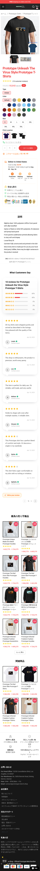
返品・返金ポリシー (9, 822)
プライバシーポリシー (9, 800)
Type (4, 89)
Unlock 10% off (4, 861)
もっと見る (20, 652)
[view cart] (37, 6)
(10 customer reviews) (20, 81)
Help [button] (36, 868)
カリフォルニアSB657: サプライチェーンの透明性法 (20, 806)
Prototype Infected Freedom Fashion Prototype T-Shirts (9, 718)
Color (4, 96)
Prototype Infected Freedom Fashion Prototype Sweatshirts (10, 639)
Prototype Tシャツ (30, 14)
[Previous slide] (4, 35)
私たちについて (7, 793)
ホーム (3, 14)
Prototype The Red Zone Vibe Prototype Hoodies (10, 575)
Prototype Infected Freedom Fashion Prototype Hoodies (27, 639)
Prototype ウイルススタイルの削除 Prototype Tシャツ (28, 686)
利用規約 (5, 797)
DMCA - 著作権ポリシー (10, 803)
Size (4, 118)
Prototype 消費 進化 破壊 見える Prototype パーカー (29, 607)
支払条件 (5, 819)
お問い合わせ (6, 825)
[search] (33, 6)
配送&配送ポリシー (8, 816)
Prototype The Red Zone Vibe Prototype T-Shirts (29, 575)
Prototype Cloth (15, 14)
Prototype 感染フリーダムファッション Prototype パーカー (10, 607)
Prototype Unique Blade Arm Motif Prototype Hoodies (9, 541)
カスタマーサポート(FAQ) (11, 829)
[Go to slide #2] (25, 59)
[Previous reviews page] (25, 501)
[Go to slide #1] (14, 59)
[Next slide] (35, 35)
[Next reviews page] (35, 501)
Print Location (8, 130)
